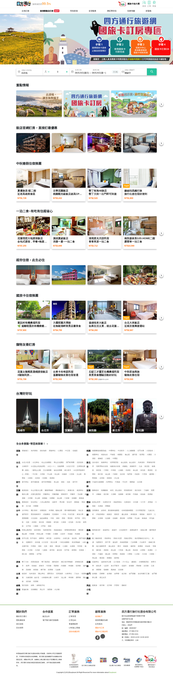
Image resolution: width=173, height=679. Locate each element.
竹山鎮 (137, 518)
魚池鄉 (107, 518)
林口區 (100, 474)
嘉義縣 (18, 532)
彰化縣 (18, 504)
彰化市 (69, 502)
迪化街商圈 (58, 470)
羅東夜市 (64, 494)
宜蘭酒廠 (55, 494)
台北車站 (36, 462)
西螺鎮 (107, 506)
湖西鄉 (49, 589)
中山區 (49, 474)
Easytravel (112, 672)
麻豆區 (59, 550)
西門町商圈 (70, 462)
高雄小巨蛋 (117, 538)
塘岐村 (124, 585)
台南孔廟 (66, 538)
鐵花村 (24, 574)
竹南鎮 (135, 494)
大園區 (149, 454)
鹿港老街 (25, 502)
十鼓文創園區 (64, 542)
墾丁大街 (25, 562)
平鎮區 (112, 454)
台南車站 (57, 538)
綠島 (18, 585)
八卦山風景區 (45, 502)
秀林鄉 (138, 566)
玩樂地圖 (131, 10)
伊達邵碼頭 (100, 514)
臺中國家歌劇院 (70, 510)
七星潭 (106, 566)
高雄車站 (107, 538)
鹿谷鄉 (122, 518)
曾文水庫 (54, 542)
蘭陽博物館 (49, 490)
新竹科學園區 (46, 482)
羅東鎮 (81, 498)
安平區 (66, 550)
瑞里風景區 (47, 530)
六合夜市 (143, 542)
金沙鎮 (124, 574)
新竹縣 (88, 484)
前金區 (147, 546)
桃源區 (122, 554)
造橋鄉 (120, 494)
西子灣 (107, 542)
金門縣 (88, 576)
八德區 (107, 458)
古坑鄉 (135, 502)
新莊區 (98, 470)
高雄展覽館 (124, 542)
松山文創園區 (46, 462)
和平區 (77, 518)
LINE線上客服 (74, 628)
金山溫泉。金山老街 (128, 462)
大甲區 (43, 526)
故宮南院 (37, 530)
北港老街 (127, 502)
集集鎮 (144, 518)
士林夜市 (25, 466)
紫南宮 (116, 514)
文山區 (79, 474)
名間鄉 (129, 518)
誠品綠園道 (44, 518)
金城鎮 (94, 574)
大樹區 (151, 554)
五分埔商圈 (47, 470)
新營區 (74, 550)
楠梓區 (133, 546)
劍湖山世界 (96, 502)
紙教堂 (109, 514)
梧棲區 (48, 522)
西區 (63, 518)
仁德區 (65, 546)
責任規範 (19, 624)
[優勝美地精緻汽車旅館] (104, 142)
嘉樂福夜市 (134, 530)
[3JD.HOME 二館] (140, 275)
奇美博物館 (76, 542)
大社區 (144, 554)
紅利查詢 (98, 624)
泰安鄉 (128, 494)
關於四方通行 (21, 616)
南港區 (52, 478)
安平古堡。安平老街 (29, 538)
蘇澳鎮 (44, 498)
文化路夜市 (123, 530)
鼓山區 (113, 550)
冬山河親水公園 (36, 490)
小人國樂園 (131, 451)
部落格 (148, 10)
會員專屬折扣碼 (101, 620)
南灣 (27, 566)
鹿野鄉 (78, 577)
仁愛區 (60, 451)
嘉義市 (88, 532)
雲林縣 (88, 504)
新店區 (147, 466)
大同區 (42, 474)
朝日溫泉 (25, 585)
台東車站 (68, 574)
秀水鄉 (62, 502)
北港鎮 (100, 506)
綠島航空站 (41, 585)
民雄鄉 (77, 534)
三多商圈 (134, 542)
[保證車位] (134, 103)
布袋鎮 (70, 534)
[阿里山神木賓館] (33, 143)
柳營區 (31, 554)
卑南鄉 (71, 577)
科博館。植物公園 (55, 510)
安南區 (81, 550)
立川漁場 (116, 562)
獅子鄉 (43, 570)
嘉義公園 (143, 530)
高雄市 (88, 540)
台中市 (18, 512)
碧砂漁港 (43, 451)
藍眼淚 (94, 585)
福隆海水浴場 (115, 466)
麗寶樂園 (25, 518)
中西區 (33, 546)
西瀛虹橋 (25, 589)
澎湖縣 (18, 592)
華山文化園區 (59, 462)
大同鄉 (30, 498)
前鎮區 (125, 546)
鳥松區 (135, 550)
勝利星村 (55, 562)
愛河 (119, 546)
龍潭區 (142, 454)
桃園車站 (95, 454)
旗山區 (107, 554)
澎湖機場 (34, 589)
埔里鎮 (142, 514)
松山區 (57, 474)
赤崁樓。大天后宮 (41, 542)
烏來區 (128, 470)
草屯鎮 (151, 518)
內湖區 (44, 478)
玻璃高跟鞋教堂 (70, 530)
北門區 (39, 554)
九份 (140, 466)
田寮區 (115, 554)
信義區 (75, 451)
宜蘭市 (72, 494)
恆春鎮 (34, 566)
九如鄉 (57, 570)
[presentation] (3, 40)
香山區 (56, 482)
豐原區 (70, 518)
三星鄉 (66, 498)
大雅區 (35, 526)
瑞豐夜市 (99, 542)
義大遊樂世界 (101, 546)
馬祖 (88, 585)
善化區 (57, 546)
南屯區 (56, 522)
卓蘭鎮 (98, 494)
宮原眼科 (55, 514)
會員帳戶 (98, 616)
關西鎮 (132, 482)
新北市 (88, 464)
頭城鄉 (74, 498)
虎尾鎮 (150, 502)
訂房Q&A (72, 620)
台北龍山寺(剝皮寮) (38, 466)
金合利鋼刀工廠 (143, 574)
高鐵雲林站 (117, 502)
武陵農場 (46, 514)
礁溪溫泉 (25, 490)
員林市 (54, 502)
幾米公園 (25, 494)
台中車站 (25, 510)
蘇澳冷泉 (71, 490)
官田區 (79, 546)
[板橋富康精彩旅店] (68, 142)
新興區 (140, 546)
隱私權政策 (20, 620)
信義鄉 (115, 518)
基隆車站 (52, 451)
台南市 (18, 540)
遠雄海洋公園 (106, 562)
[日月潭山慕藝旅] (104, 275)
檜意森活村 (96, 530)
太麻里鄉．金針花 (32, 577)
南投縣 (88, 512)
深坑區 (142, 470)
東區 (62, 482)
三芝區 (144, 474)
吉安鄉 (146, 566)
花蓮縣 (88, 564)
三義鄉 (146, 490)
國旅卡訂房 (99, 628)
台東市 (56, 577)
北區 (68, 482)
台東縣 (18, 576)
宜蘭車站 (46, 494)
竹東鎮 (117, 482)
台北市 (18, 464)
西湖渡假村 (128, 490)
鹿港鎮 (76, 502)
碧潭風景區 (114, 462)
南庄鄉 (106, 494)
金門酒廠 (132, 574)
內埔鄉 (63, 566)
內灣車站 (109, 482)
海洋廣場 (34, 451)
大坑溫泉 (34, 518)
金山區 (107, 474)
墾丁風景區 (46, 562)
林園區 (109, 558)
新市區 (52, 550)
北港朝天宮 (107, 502)
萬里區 (150, 470)
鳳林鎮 (113, 570)
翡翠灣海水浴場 (102, 466)
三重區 (106, 470)
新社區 (41, 522)
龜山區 (127, 454)
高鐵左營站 (128, 538)
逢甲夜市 (25, 514)
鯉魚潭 (98, 566)
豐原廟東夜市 (36, 514)
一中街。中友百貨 (67, 514)
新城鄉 (131, 566)
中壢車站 (112, 451)
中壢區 (115, 458)
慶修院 (133, 562)
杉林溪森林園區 (127, 510)
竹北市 (124, 482)
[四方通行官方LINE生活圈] (102, 636)
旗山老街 (112, 546)
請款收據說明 (74, 631)
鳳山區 (128, 550)
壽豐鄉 (98, 570)
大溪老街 (149, 451)
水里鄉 (100, 518)
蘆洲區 (151, 474)
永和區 (102, 478)
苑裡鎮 (150, 494)
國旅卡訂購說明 (101, 631)
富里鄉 (120, 570)
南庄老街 (138, 490)
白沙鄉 (57, 589)
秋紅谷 (80, 510)
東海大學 (80, 514)
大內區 (37, 550)
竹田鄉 (48, 566)
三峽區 (115, 474)
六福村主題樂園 (98, 482)
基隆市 (18, 453)
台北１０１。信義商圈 (55, 466)
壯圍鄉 (52, 498)
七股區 (44, 550)
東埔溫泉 (134, 514)
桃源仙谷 (104, 454)
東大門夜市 (115, 566)
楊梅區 (100, 458)
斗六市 (142, 502)
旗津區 (116, 558)
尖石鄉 (139, 482)
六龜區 (100, 554)
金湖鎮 (109, 574)
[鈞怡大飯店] (140, 143)
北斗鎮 (28, 506)
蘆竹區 (134, 454)
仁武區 (137, 554)
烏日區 (78, 522)
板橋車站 (104, 462)
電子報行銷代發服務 (51, 620)
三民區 (120, 550)
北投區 (37, 478)
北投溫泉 (80, 462)
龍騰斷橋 (104, 490)
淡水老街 (95, 462)
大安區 (71, 474)
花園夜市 (29, 542)
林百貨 (48, 538)
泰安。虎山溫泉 (116, 490)
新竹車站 (25, 482)
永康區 (72, 546)
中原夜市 (121, 451)
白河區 (30, 550)
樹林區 (109, 478)
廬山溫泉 (125, 514)
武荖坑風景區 (36, 494)
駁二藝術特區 (97, 538)
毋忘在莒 (103, 577)
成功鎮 (28, 581)
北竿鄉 (109, 585)
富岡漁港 (59, 574)
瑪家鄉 (56, 566)
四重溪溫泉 (35, 562)
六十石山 (125, 562)
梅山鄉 (24, 534)
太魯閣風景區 (144, 562)
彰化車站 (34, 502)
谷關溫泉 (43, 510)
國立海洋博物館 (67, 562)
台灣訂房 (25, 10)
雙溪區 (94, 478)
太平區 (28, 526)
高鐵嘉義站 (58, 530)
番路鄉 (80, 530)
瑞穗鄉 (106, 570)
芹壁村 (116, 585)
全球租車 (92, 10)
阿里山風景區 (27, 530)
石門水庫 (140, 451)
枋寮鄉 (50, 570)
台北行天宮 (70, 466)
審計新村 (34, 510)
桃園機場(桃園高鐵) (99, 451)
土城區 (120, 470)
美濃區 (150, 550)
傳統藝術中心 (60, 490)
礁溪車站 (80, 490)
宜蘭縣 (18, 492)
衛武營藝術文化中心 (142, 538)
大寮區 (129, 554)
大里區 (63, 522)
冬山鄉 (37, 498)
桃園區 (120, 454)
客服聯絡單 (73, 624)
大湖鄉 (113, 494)
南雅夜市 (133, 466)
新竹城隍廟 (35, 482)
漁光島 (74, 538)
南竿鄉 (102, 585)
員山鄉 (59, 498)
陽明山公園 (37, 470)
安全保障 (19, 628)
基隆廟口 (25, 451)
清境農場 (95, 510)
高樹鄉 (28, 570)
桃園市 (88, 453)
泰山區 (135, 470)
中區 (52, 518)
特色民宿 (74, 10)
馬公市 (42, 589)
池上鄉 (63, 577)
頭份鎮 (142, 494)
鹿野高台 (50, 574)
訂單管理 (72, 616)
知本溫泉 (32, 574)
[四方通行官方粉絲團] (97, 637)
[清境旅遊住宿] (39, 103)
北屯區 (70, 522)
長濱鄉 (35, 581)
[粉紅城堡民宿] (68, 275)
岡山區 (94, 558)
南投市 (149, 514)
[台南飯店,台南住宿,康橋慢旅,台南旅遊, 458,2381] (33, 275)
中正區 (67, 451)
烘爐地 (124, 466)
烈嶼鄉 (102, 574)
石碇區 (137, 474)
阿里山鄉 (40, 534)
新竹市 (18, 484)
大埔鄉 (55, 534)
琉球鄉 (78, 566)
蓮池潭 (115, 542)
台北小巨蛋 (26, 462)
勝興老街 (95, 490)
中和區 (113, 470)
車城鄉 (70, 566)
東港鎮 (35, 570)
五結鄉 (80, 494)
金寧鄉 (116, 574)
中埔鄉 (48, 534)
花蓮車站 (95, 562)
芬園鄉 (35, 506)
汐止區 (116, 478)
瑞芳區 (129, 474)
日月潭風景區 (141, 510)
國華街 (41, 538)
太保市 (62, 534)
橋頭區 (102, 558)
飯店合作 (46, 616)
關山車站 (41, 574)
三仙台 (76, 574)
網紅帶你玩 (112, 10)
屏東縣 (18, 564)
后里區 (34, 522)
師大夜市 (67, 470)
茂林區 (106, 550)
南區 (49, 526)
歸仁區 (24, 554)
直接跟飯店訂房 (49, 10)
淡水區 (122, 474)
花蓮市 (124, 566)
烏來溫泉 (141, 462)
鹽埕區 (98, 550)
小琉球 (88, 592)
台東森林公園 (46, 577)
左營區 (142, 550)
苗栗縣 (88, 492)
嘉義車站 (106, 530)
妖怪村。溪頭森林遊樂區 (110, 510)
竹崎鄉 (31, 534)
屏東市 (41, 566)
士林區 (30, 478)
